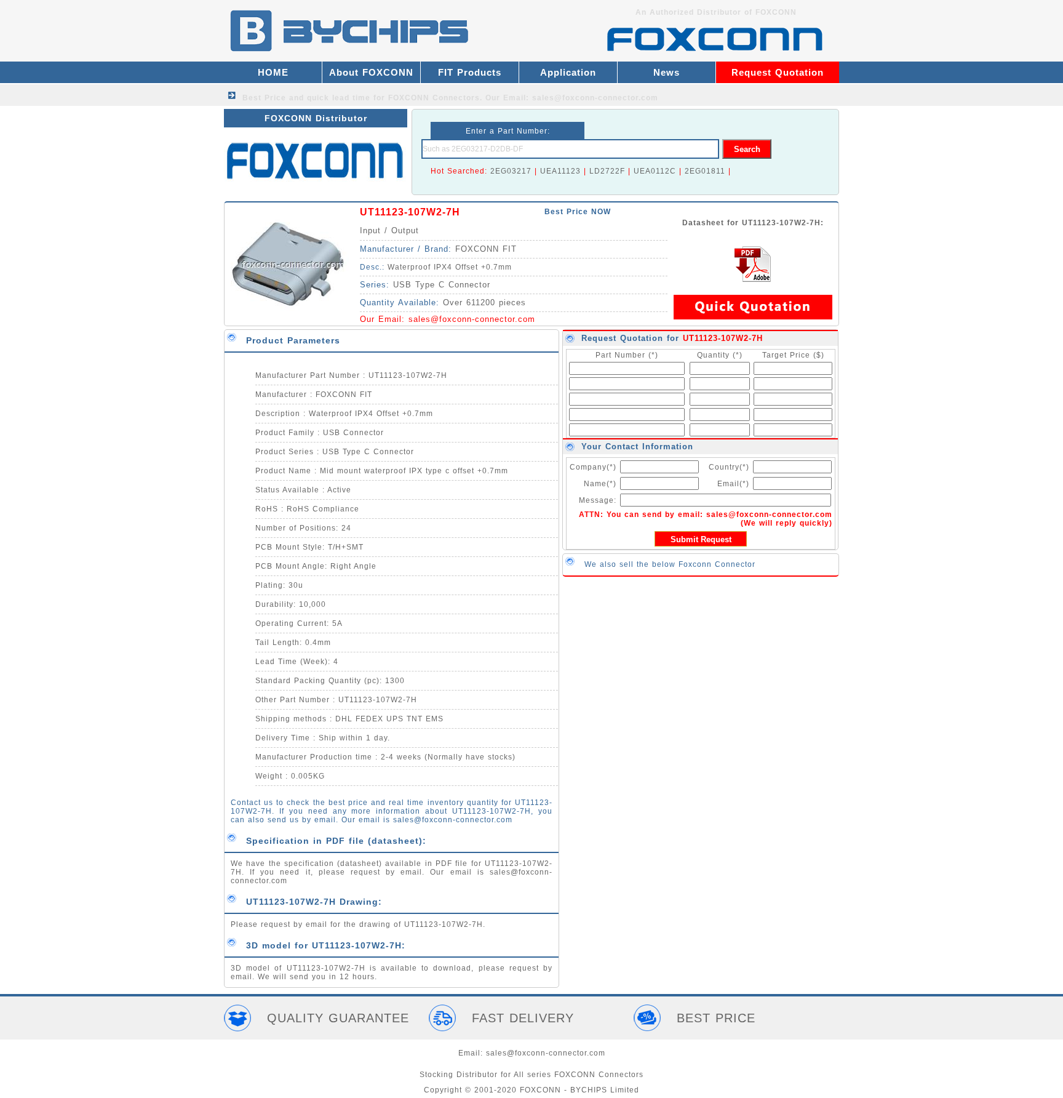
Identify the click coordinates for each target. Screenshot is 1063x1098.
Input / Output (389, 230)
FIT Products (469, 72)
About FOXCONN (371, 72)
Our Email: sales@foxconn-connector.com (571, 98)
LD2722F (607, 171)
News (666, 72)
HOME (273, 72)
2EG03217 (511, 171)
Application (568, 72)
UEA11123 (560, 171)
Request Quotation (777, 72)
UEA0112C (655, 171)
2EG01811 (705, 171)
